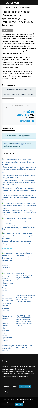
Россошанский (7, 30)
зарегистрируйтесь (20, 144)
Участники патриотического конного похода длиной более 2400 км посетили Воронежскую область (19, 212)
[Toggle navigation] (34, 2)
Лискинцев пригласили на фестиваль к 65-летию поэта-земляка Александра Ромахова (25, 298)
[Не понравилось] (8, 106)
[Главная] (2, 7)
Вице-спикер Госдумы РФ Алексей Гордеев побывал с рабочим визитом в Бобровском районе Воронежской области (24, 320)
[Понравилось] (4, 106)
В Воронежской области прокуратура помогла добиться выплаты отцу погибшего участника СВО (18, 228)
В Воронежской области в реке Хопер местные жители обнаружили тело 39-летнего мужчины (19, 168)
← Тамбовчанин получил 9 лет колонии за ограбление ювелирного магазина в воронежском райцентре (20, 89)
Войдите (7, 144)
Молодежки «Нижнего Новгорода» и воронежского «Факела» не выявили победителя (25, 256)
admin (7, 108)
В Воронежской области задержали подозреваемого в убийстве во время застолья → (20, 94)
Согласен (19, 404)
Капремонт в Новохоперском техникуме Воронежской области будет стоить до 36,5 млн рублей (18, 243)
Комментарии (8, 129)
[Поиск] (28, 3)
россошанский (9, 100)
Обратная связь (25, 386)
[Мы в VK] (2, 381)
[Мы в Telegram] (6, 381)
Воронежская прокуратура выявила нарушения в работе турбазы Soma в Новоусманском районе (24, 277)
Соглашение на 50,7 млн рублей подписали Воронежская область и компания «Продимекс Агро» (19, 197)
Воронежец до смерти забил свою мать (24, 346)
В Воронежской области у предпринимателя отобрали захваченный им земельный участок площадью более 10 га (19, 182)
